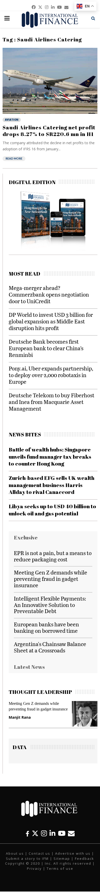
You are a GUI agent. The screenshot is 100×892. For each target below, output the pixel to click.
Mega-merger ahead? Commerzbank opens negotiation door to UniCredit (49, 294)
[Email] (71, 833)
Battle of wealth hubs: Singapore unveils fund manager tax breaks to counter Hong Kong (50, 456)
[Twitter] (35, 833)
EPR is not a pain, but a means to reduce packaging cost (53, 556)
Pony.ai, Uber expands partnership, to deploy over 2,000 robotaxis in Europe (51, 375)
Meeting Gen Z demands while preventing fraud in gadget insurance (50, 579)
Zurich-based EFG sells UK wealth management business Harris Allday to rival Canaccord (51, 484)
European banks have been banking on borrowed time (46, 627)
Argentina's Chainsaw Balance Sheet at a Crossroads (50, 647)
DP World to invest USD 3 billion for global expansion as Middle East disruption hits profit (51, 321)
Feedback (84, 858)
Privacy (34, 868)
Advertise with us (73, 853)
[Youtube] (61, 833)
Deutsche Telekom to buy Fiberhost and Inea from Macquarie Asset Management (51, 401)
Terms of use (60, 868)
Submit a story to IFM (27, 858)
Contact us (39, 853)
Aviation (11, 119)
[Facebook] (27, 833)
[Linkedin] (52, 833)
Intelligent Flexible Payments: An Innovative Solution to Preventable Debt (50, 605)
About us (15, 853)
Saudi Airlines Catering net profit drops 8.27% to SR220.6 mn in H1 (49, 131)
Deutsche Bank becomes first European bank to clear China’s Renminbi (46, 348)
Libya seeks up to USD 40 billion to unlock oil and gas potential (52, 510)
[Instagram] (44, 833)
